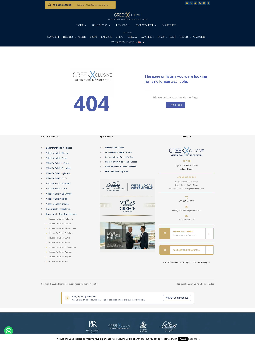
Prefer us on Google (177, 298)
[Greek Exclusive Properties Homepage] (127, 15)
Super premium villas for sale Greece (121, 162)
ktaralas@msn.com (186, 219)
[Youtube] (195, 3)
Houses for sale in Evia (58, 261)
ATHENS (82, 37)
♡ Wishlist (169, 25)
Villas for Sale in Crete (56, 188)
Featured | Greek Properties (116, 171)
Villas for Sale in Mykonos (58, 173)
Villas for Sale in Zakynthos (58, 194)
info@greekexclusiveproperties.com (186, 210)
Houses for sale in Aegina (60, 257)
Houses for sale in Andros (60, 252)
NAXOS (172, 37)
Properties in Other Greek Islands (61, 214)
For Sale (121, 25)
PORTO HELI (199, 37)
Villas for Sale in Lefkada (57, 163)
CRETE (93, 37)
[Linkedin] (204, 3)
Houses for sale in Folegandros (62, 247)
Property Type (144, 25)
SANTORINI (53, 37)
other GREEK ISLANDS (122, 42)
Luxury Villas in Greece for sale (118, 152)
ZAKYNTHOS (147, 37)
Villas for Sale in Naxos (56, 199)
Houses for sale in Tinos (59, 242)
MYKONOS (68, 37)
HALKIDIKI (106, 37)
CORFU (119, 37)
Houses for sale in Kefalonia (61, 219)
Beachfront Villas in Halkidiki (59, 148)
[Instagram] (208, 3)
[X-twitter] (191, 3)
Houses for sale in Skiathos (60, 233)
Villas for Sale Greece (114, 148)
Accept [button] (183, 339)
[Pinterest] (200, 3)
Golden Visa (99, 25)
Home (79, 25)
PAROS (161, 37)
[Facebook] (187, 3)
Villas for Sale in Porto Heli (58, 168)
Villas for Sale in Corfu (56, 178)
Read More (194, 338)
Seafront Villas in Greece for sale (119, 157)
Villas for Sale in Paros (56, 158)
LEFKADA (132, 37)
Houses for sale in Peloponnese (62, 228)
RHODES (184, 37)
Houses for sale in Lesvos (60, 224)
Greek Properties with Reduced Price (120, 166)
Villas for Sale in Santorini (58, 183)
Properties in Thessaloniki (58, 209)
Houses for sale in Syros (59, 238)
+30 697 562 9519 (186, 201)
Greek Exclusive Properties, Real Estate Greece (128, 19)
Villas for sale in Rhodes (57, 204)
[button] (8, 330)
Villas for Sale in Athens (57, 153)
